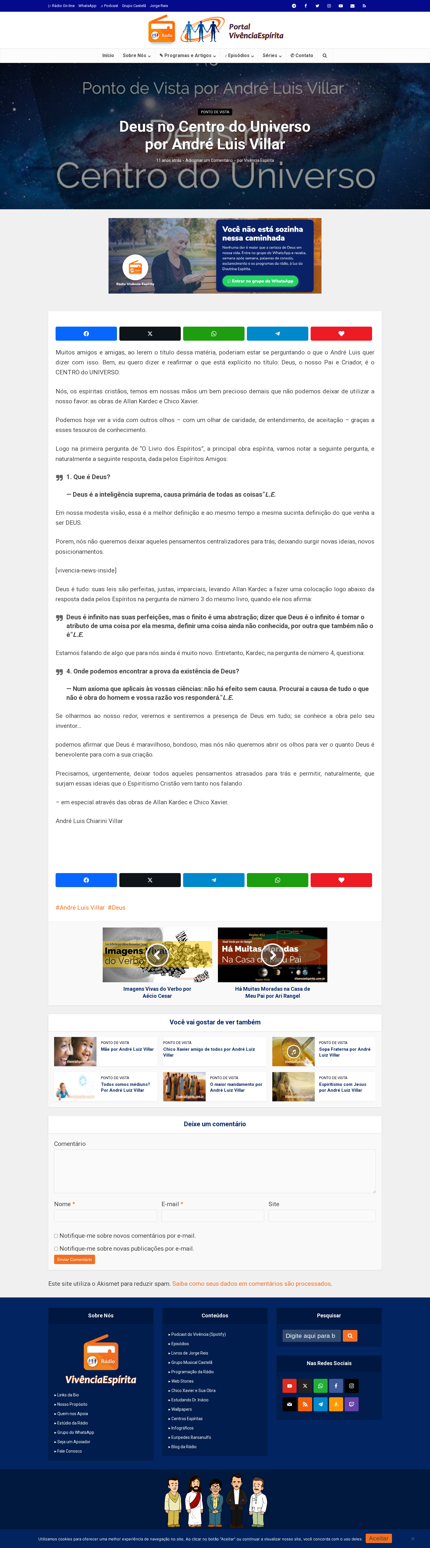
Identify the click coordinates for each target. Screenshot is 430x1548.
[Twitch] (352, 1404)
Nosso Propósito (72, 1404)
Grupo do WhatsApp (75, 1432)
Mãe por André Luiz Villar (127, 1049)
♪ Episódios (237, 55)
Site (274, 1204)
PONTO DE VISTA (215, 112)
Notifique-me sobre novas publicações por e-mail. (126, 1248)
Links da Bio (68, 1395)
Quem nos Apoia (72, 1413)
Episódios (180, 1343)
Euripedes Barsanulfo (191, 1437)
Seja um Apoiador (73, 1441)
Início (108, 55)
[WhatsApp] (321, 1386)
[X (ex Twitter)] (305, 1386)
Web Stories (182, 1381)
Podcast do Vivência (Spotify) (198, 1334)
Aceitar (378, 1538)
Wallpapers (181, 1409)
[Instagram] (352, 1386)
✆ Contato (301, 55)
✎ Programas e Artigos (185, 55)
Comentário (70, 1143)
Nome (64, 1204)
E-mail (172, 1204)
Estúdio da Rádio (72, 1423)
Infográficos (182, 1428)
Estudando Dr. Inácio (190, 1400)
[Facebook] (336, 1386)
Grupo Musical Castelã (191, 1362)
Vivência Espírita (259, 160)
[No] (412, 1539)
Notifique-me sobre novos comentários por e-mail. (127, 1235)
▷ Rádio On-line (61, 6)
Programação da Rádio (192, 1371)
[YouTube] (290, 1386)
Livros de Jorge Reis (189, 1353)
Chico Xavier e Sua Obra (193, 1390)
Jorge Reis (159, 6)
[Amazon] (336, 1404)
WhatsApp (87, 6)
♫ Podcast (109, 6)
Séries (270, 55)
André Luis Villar (82, 907)
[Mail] (290, 1404)
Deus (118, 907)
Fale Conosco (69, 1451)
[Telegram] (321, 1404)
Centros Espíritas (187, 1418)
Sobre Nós (134, 55)
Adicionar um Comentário (209, 160)
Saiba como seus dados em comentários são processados (251, 1283)
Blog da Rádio (184, 1446)
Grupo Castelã (134, 6)
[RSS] (305, 1404)
